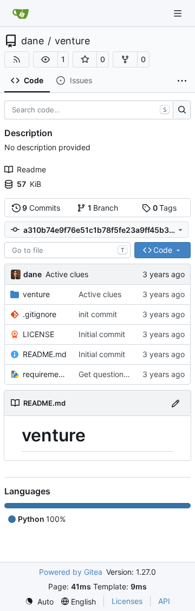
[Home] (20, 13)
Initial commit (102, 334)
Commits (41, 207)
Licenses (127, 601)
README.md (45, 354)
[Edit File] (175, 403)
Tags (165, 207)
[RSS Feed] (16, 59)
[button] (45, 59)
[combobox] (67, 250)
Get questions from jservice (127, 374)
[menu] (39, 601)
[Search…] (182, 110)
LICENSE (38, 334)
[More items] (182, 81)
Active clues (67, 274)
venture (72, 41)
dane (32, 41)
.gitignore (39, 314)
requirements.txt (45, 374)
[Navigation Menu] (179, 13)
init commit (98, 314)
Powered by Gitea (70, 571)
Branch (103, 207)
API (164, 601)
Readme (31, 169)
